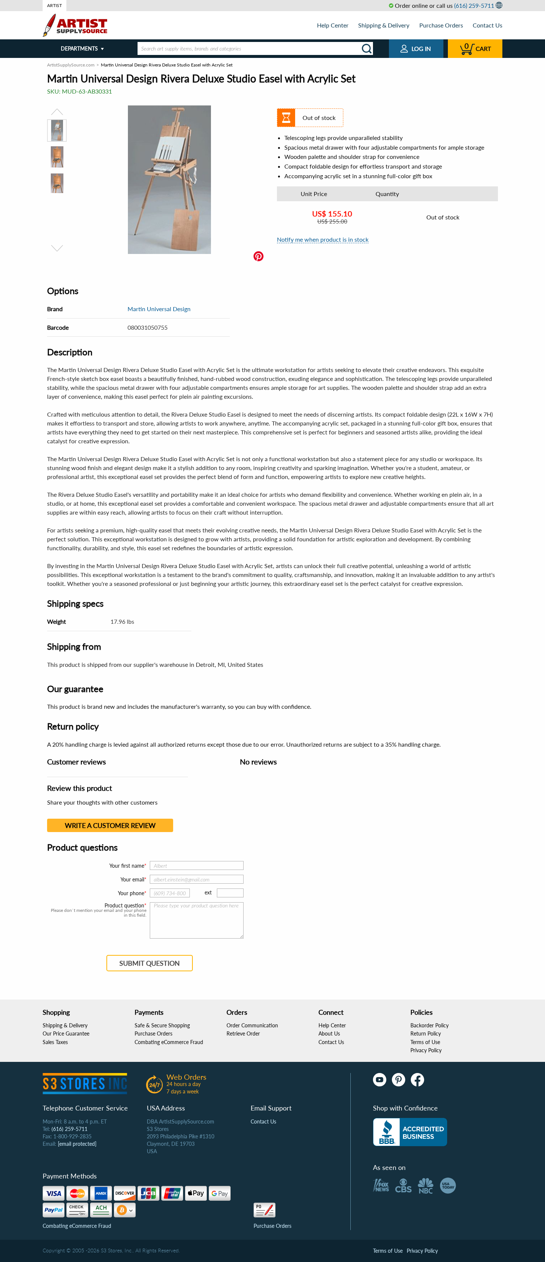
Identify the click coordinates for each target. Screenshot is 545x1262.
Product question (124, 905)
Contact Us (487, 25)
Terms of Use (425, 1042)
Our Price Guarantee (66, 1033)
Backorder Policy (429, 1025)
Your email (132, 879)
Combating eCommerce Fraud (169, 1042)
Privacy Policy (426, 1050)
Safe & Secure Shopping (162, 1025)
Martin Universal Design (159, 308)
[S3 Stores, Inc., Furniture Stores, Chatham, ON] (410, 1132)
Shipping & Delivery (383, 25)
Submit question (149, 963)
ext (208, 892)
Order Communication (252, 1025)
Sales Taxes (55, 1042)
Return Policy (425, 1033)
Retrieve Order (243, 1033)
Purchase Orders (441, 25)
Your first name (126, 865)
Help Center (333, 25)
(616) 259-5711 (474, 5)
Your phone (131, 893)
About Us (329, 1033)
